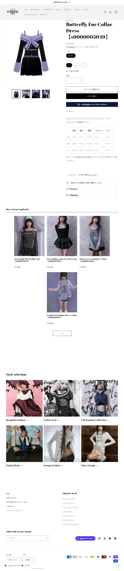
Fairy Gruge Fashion (70, 507)
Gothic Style (50, 420)
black (71, 56)
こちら (94, 175)
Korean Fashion (68, 520)
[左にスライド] (8, 94)
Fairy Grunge (88, 465)
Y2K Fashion (67, 512)
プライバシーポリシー (15, 511)
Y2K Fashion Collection (93, 420)
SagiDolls (69, 20)
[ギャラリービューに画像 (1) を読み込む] (16, 94)
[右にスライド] (53, 94)
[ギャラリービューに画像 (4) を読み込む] (46, 94)
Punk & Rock (13, 465)
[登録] (47, 538)
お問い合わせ (11, 498)
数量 (67, 76)
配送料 (72, 47)
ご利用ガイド (11, 506)
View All (62, 333)
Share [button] (71, 111)
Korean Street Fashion (70, 524)
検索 (8, 494)
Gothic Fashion (68, 516)
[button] (48, 9)
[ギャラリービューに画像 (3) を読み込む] (36, 94)
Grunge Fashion (52, 465)
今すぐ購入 (92, 96)
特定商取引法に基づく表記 (16, 502)
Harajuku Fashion (15, 420)
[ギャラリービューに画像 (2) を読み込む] (26, 94)
